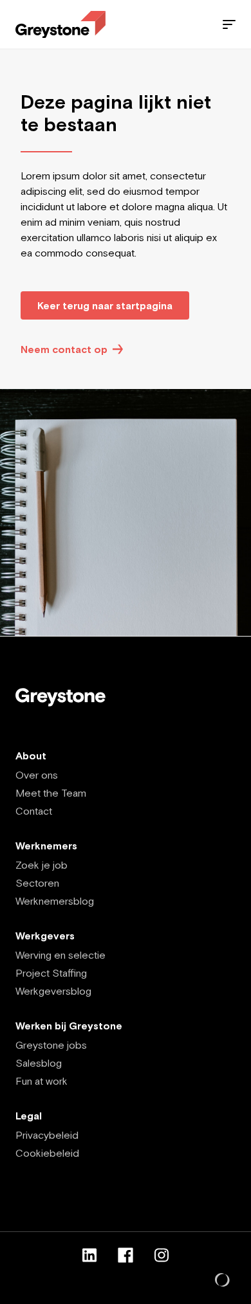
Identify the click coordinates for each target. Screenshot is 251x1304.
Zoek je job (41, 865)
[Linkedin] (89, 1255)
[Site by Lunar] (223, 1281)
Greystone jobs (51, 1045)
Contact (33, 811)
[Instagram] (161, 1255)
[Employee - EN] (60, 25)
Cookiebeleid (47, 1153)
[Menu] (229, 24)
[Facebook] (125, 1255)
